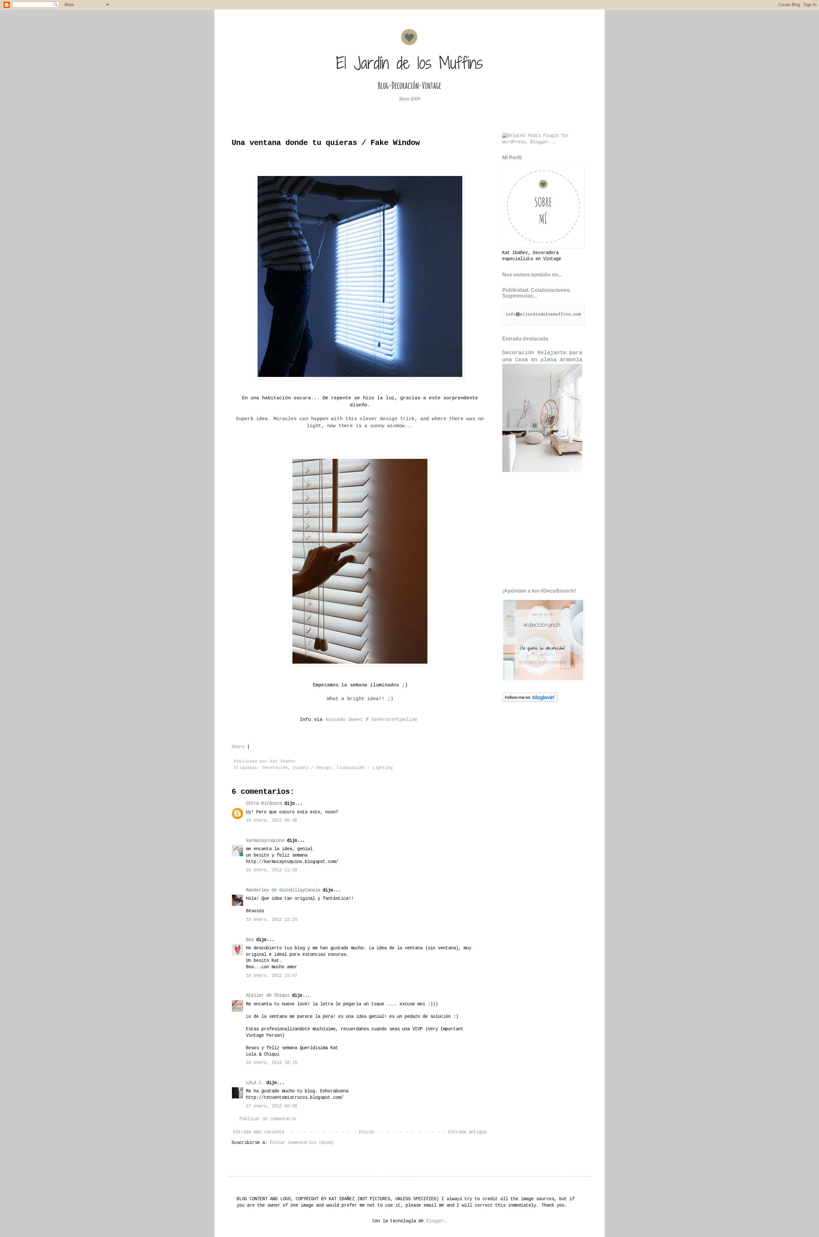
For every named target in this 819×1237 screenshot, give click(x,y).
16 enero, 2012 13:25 (271, 919)
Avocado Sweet (344, 719)
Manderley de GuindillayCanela (283, 890)
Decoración (275, 768)
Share (238, 746)
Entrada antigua (467, 1132)
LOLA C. (255, 1082)
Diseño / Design (312, 768)
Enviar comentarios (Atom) (302, 1142)
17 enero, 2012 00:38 (271, 1106)
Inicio (366, 1132)
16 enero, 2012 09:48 (271, 820)
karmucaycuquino (265, 840)
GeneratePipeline (393, 719)
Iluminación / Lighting (365, 768)
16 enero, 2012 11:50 (271, 870)
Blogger (435, 1221)
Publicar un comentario (268, 1118)
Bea (250, 939)
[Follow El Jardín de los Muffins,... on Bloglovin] (530, 700)
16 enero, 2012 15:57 (271, 975)
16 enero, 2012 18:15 (271, 1062)
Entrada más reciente (258, 1132)
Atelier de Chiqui (268, 995)
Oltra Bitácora (264, 803)
